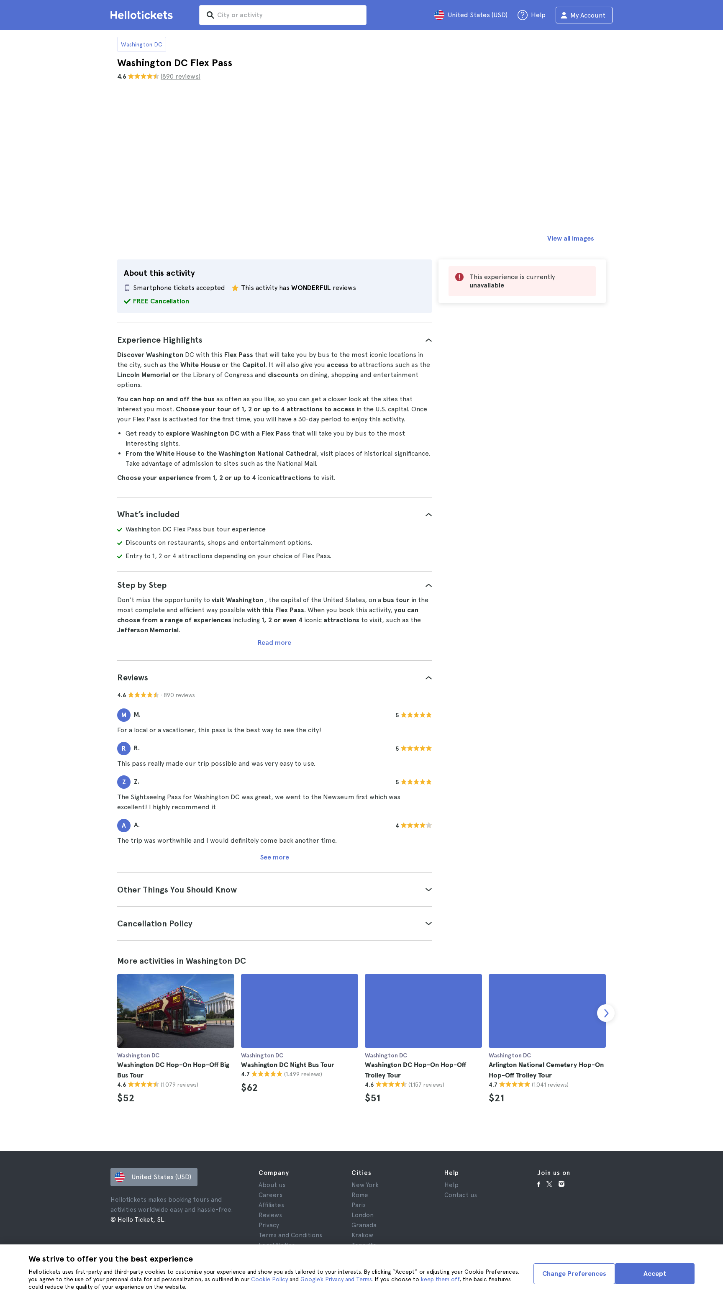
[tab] (274, 339)
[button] (274, 339)
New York (365, 1185)
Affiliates (271, 1205)
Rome (359, 1195)
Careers (270, 1195)
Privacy (269, 1225)
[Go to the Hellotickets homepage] (143, 15)
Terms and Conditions (290, 1235)
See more (274, 857)
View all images (570, 238)
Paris (358, 1205)
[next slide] (606, 1013)
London (362, 1215)
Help (451, 1185)
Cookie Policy (269, 1279)
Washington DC (141, 44)
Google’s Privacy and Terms (336, 1279)
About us (272, 1185)
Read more (274, 642)
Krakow (362, 1235)
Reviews (270, 1215)
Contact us (460, 1195)
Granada (364, 1225)
